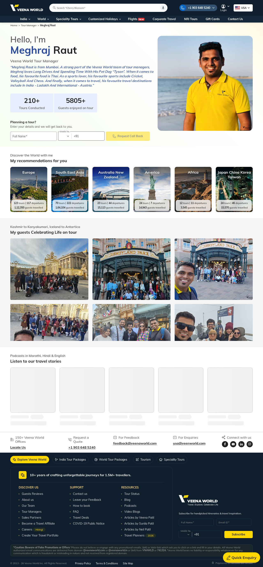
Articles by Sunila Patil (139, 523)
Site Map (128, 563)
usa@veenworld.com (189, 443)
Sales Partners (31, 517)
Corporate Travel (164, 19)
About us (28, 500)
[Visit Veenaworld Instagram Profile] (250, 444)
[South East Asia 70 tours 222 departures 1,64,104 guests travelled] (69, 211)
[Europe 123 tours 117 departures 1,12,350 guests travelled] (28, 211)
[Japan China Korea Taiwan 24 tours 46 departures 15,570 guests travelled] (234, 211)
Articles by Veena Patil (139, 517)
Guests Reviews (32, 494)
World (41, 19)
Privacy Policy (83, 563)
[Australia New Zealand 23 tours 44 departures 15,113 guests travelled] (110, 211)
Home (13, 25)
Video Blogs (132, 511)
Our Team (28, 506)
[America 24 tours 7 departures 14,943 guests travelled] (152, 211)
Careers (32, 529)
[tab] (29, 459)
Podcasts (130, 506)
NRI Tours (190, 19)
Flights (136, 19)
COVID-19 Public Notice (89, 523)
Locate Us (18, 447)
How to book (81, 506)
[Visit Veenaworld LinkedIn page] (241, 444)
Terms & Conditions (107, 563)
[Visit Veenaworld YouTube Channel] (233, 444)
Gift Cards (213, 19)
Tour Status (132, 494)
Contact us (80, 494)
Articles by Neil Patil (137, 529)
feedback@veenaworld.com (135, 443)
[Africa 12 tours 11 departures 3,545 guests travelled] (193, 211)
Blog (127, 500)
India (23, 19)
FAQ (76, 511)
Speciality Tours (67, 19)
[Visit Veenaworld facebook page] (225, 444)
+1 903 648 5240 (199, 8)
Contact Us (235, 19)
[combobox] (64, 136)
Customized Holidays (103, 19)
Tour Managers (32, 511)
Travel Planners (138, 535)
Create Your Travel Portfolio (40, 535)
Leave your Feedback (87, 500)
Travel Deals (81, 517)
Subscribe (238, 534)
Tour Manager (29, 25)
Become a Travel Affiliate (38, 523)
